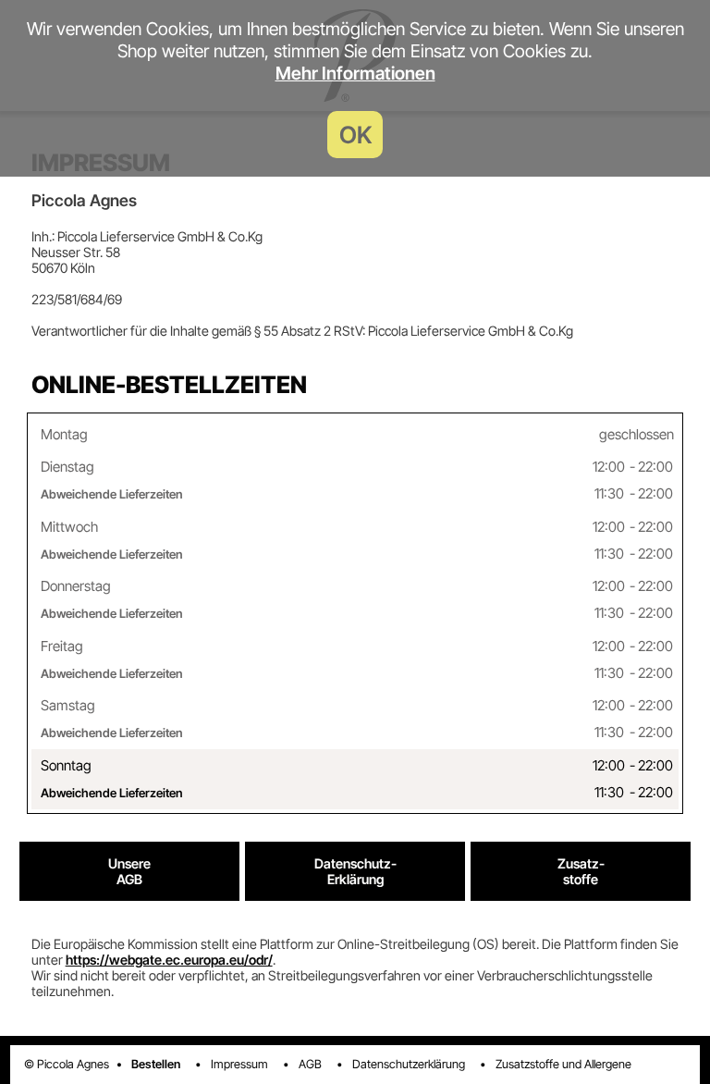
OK (355, 134)
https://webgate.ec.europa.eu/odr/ (169, 959)
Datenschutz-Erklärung (355, 871)
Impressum (239, 1064)
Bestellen (155, 1064)
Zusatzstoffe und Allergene (563, 1064)
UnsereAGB (129, 871)
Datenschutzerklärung (408, 1064)
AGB (310, 1064)
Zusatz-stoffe (581, 871)
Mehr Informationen (355, 73)
